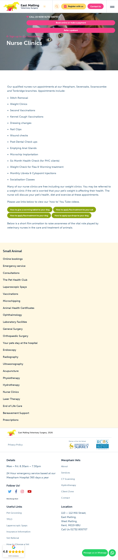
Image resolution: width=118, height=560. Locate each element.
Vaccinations (10, 293)
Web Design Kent (12, 499)
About (64, 466)
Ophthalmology (12, 314)
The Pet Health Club (15, 279)
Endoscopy (9, 349)
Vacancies (11, 550)
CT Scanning (68, 479)
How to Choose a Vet (17, 544)
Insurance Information (18, 531)
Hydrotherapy (11, 384)
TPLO (9, 519)
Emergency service (14, 266)
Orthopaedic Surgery (15, 336)
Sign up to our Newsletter (24, 36)
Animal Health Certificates (18, 308)
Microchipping (11, 301)
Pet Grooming (14, 512)
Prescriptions (10, 420)
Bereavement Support (16, 413)
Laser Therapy (11, 399)
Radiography (10, 357)
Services (65, 472)
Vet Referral (12, 538)
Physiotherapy (11, 378)
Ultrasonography (13, 364)
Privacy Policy (15, 444)
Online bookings (13, 258)
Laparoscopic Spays (15, 286)
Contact (65, 497)
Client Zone (67, 491)
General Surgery (13, 329)
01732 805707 (51, 17)
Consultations (11, 273)
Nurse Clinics (11, 392)
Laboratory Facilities (15, 321)
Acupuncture (11, 371)
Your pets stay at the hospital (20, 343)
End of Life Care (12, 406)
